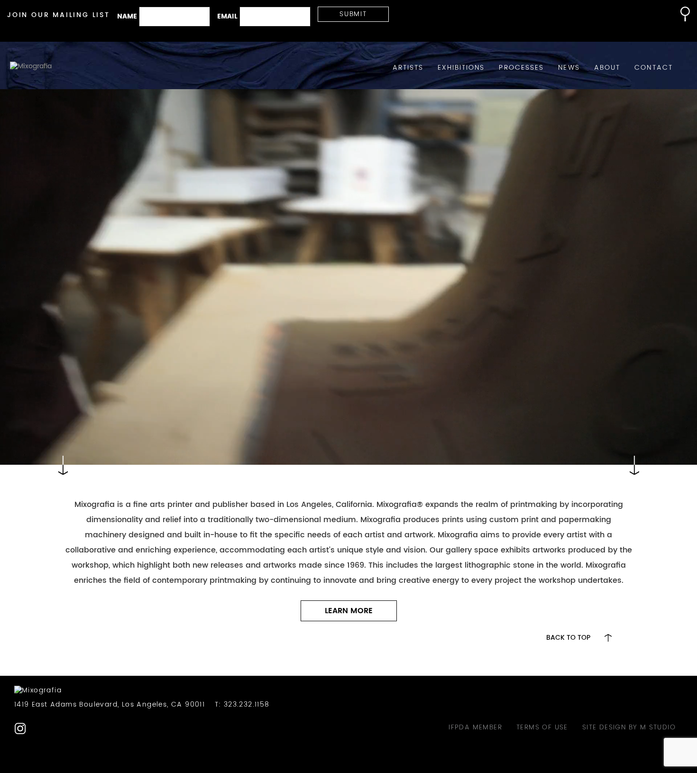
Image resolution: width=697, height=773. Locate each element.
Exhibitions (461, 68)
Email (227, 16)
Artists (408, 68)
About (607, 68)
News (568, 68)
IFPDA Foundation (39, 729)
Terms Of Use (542, 727)
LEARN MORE (349, 611)
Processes (521, 68)
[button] (680, 14)
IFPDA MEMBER (475, 727)
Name (127, 16)
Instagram (20, 729)
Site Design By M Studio (629, 727)
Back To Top (568, 638)
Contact (653, 68)
